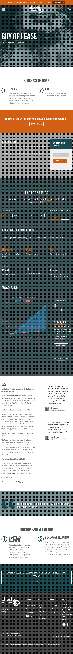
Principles (53, 605)
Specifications (30, 612)
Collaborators (54, 609)
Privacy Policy (5, 633)
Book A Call (42, 618)
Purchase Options (41, 606)
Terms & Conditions (15, 633)
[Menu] (3, 9)
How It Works (30, 605)
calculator (16, 396)
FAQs (39, 615)
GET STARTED (59, 3)
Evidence (29, 616)
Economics (41, 611)
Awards (52, 612)
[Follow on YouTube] (67, 624)
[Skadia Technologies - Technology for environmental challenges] (36, 9)
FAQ (18, 482)
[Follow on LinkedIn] (64, 624)
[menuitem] (57, 637)
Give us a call (11, 473)
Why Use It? (30, 609)
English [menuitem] (57, 637)
